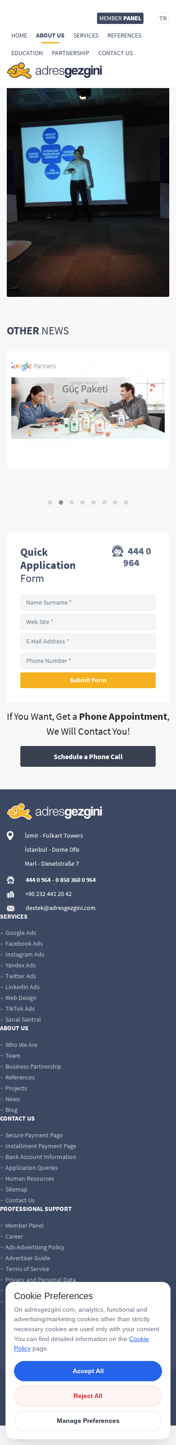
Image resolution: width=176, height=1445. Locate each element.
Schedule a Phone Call (88, 756)
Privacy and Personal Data (40, 1280)
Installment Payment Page (40, 1146)
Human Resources (29, 1178)
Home (19, 35)
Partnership (70, 53)
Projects (15, 1088)
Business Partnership (32, 1066)
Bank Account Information (40, 1157)
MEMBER (120, 18)
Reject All (88, 1395)
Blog (11, 1110)
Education (27, 53)
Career (13, 1236)
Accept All (88, 1371)
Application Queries (31, 1168)
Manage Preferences (88, 1420)
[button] (50, 502)
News (12, 1099)
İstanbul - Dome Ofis (52, 849)
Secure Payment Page (33, 1135)
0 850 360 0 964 (76, 880)
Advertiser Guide (27, 1258)
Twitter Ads (20, 976)
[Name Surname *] (88, 602)
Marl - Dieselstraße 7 (52, 863)
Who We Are (20, 1045)
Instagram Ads (24, 954)
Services (86, 35)
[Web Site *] (88, 622)
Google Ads (20, 933)
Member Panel (24, 1225)
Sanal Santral (22, 1019)
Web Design (20, 998)
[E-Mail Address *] (88, 641)
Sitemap (16, 1189)
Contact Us (115, 53)
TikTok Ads (19, 1008)
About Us (50, 35)
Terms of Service (26, 1269)
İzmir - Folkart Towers (54, 835)
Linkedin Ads (22, 987)
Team (12, 1055)
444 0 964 (137, 557)
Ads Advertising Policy (34, 1247)
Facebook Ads (23, 943)
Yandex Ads (20, 965)
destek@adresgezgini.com (61, 908)
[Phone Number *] (88, 661)
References (124, 35)
